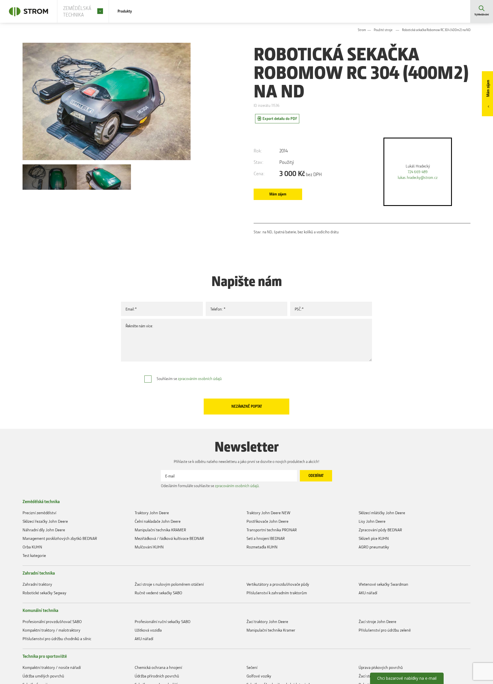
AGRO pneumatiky (374, 567)
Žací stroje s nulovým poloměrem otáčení (169, 609)
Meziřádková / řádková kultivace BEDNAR (169, 557)
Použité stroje (383, 30)
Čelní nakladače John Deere (158, 537)
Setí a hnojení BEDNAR (265, 557)
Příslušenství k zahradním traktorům (276, 619)
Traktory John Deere (152, 527)
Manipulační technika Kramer (270, 660)
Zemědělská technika (41, 514)
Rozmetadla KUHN (262, 567)
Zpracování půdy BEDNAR (380, 547)
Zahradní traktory (37, 609)
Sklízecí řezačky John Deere (45, 537)
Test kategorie (34, 577)
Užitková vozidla (148, 660)
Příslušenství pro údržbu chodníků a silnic (57, 670)
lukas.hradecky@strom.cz (417, 180)
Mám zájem (487, 90)
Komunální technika (40, 637)
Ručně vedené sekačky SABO (158, 619)
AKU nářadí (368, 619)
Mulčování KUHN (149, 567)
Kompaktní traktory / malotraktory (51, 660)
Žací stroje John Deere (377, 650)
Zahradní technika (39, 596)
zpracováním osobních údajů (200, 383)
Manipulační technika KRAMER (160, 547)
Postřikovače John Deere (267, 537)
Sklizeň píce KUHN (374, 557)
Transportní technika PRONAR (271, 547)
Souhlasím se (189, 383)
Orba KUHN (32, 567)
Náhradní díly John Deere (44, 547)
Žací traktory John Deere (267, 650)
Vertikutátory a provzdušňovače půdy (277, 609)
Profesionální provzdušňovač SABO (52, 650)
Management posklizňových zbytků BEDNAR (60, 557)
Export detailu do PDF (279, 119)
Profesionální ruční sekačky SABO (163, 650)
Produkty (126, 11)
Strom (362, 30)
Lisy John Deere (372, 537)
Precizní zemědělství (39, 527)
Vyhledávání (481, 15)
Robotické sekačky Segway (44, 619)
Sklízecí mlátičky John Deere (382, 527)
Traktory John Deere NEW (268, 527)
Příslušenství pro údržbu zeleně (385, 660)
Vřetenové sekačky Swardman (383, 609)
